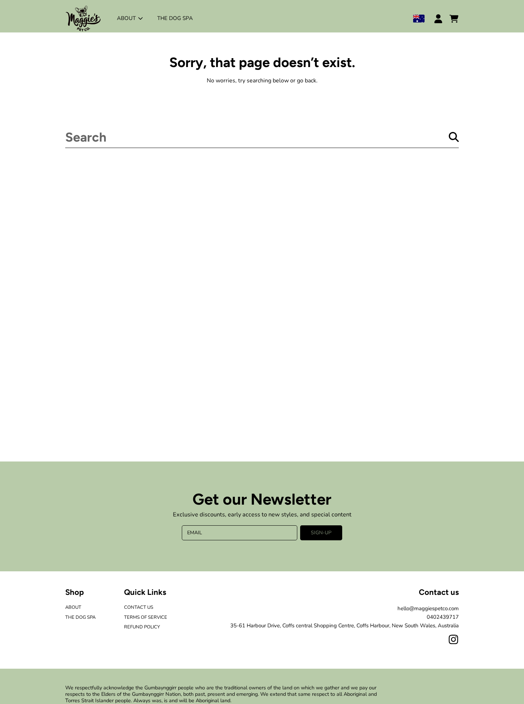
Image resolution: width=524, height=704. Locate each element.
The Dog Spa (80, 617)
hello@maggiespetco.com (428, 608)
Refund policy (142, 627)
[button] (454, 18)
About (127, 18)
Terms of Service (145, 617)
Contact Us (138, 607)
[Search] (453, 137)
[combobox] (262, 137)
